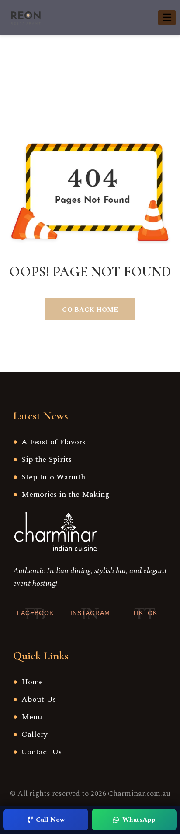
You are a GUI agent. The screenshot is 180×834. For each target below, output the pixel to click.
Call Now (50, 820)
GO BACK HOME (90, 310)
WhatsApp (139, 820)
